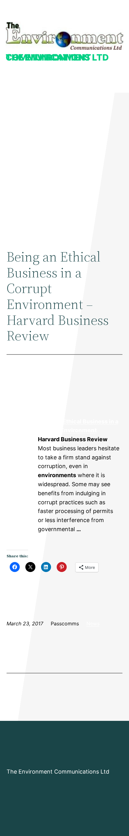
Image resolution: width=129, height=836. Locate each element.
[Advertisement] (64, 164)
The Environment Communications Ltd (57, 57)
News (93, 623)
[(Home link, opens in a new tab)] (64, 36)
